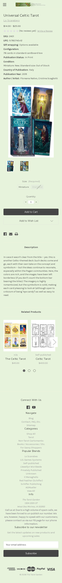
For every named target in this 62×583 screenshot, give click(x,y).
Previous (4, 342)
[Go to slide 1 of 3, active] (24, 370)
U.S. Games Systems (31, 459)
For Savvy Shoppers (31, 447)
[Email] (10, 234)
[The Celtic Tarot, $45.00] (15, 335)
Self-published (31, 463)
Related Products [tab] (31, 311)
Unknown (31, 473)
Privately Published (31, 470)
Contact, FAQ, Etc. (31, 421)
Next (54, 342)
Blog (31, 418)
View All (31, 491)
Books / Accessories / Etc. (31, 444)
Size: (31, 181)
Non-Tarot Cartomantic (31, 440)
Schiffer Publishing (31, 484)
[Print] (16, 234)
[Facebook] (5, 234)
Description (31, 247)
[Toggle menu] (4, 4)
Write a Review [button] (45, 31)
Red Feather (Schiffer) (31, 480)
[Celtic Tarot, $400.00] (43, 335)
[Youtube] (34, 407)
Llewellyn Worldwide (31, 466)
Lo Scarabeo (31, 456)
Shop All (31, 433)
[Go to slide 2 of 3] (29, 370)
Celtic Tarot (43, 358)
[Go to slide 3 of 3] (34, 370)
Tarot (31, 437)
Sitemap (31, 425)
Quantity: (31, 196)
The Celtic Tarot (15, 358)
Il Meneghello (31, 477)
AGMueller (31, 487)
